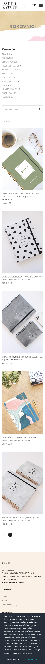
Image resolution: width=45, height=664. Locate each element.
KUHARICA (7, 73)
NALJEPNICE (8, 85)
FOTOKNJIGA (8, 77)
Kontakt (5, 600)
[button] (24, 5)
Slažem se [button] (32, 659)
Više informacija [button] (25, 653)
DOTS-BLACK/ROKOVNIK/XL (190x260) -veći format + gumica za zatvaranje (22, 278)
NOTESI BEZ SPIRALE (12, 70)
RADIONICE (7, 97)
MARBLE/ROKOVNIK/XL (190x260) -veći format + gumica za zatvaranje (20, 519)
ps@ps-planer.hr (16, 583)
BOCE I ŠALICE (9, 93)
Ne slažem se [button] (13, 659)
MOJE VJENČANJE (11, 66)
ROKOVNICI (8, 58)
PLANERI (6, 54)
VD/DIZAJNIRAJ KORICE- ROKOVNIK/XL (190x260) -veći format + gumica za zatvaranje (21, 197)
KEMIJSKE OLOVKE (11, 89)
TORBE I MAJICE (10, 81)
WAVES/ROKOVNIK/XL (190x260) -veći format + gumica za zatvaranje (19, 438)
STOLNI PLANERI (10, 62)
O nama (5, 596)
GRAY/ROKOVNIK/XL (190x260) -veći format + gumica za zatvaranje (22, 358)
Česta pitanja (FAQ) (10, 605)
